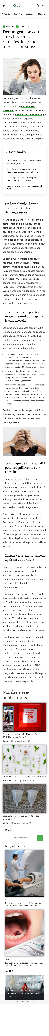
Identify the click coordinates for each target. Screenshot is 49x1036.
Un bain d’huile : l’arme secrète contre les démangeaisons (24, 162)
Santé (5, 741)
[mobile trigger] (5, 5)
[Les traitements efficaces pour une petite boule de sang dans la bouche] (24, 933)
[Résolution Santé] (18, 5)
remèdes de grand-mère (28, 114)
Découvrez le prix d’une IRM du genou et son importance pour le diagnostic (24, 904)
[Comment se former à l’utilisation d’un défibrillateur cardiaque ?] (24, 717)
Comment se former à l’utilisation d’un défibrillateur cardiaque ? (20, 736)
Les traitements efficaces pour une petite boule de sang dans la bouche (24, 964)
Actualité (8, 899)
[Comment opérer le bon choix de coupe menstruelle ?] (24, 798)
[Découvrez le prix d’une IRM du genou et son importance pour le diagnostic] (24, 873)
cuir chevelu (34, 98)
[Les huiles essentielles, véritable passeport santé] (24, 759)
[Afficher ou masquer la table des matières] (35, 151)
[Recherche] (37, 6)
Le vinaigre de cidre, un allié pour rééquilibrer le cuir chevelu (21, 178)
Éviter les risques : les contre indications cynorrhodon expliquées (24, 992)
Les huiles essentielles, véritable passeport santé (24, 776)
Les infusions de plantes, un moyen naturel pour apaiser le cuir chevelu (22, 170)
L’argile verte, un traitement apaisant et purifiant (24, 187)
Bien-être (7, 780)
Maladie (7, 959)
